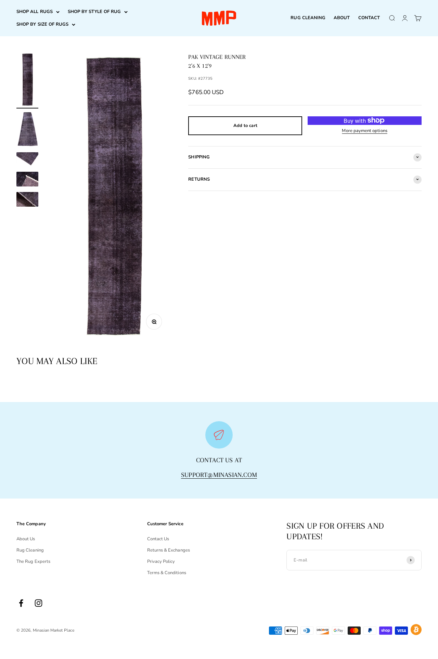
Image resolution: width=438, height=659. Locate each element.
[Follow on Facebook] (21, 603)
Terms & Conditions (166, 573)
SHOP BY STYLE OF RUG (94, 12)
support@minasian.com (219, 475)
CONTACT (369, 18)
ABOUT (342, 18)
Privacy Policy (161, 561)
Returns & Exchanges (168, 550)
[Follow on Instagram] (38, 603)
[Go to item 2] (27, 130)
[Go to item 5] (27, 200)
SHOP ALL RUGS (34, 12)
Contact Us (158, 539)
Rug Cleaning (30, 550)
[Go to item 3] (27, 160)
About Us (25, 539)
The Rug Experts (33, 561)
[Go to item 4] (27, 180)
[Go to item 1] (27, 80)
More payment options (364, 130)
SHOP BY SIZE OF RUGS (42, 24)
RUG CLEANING (308, 18)
